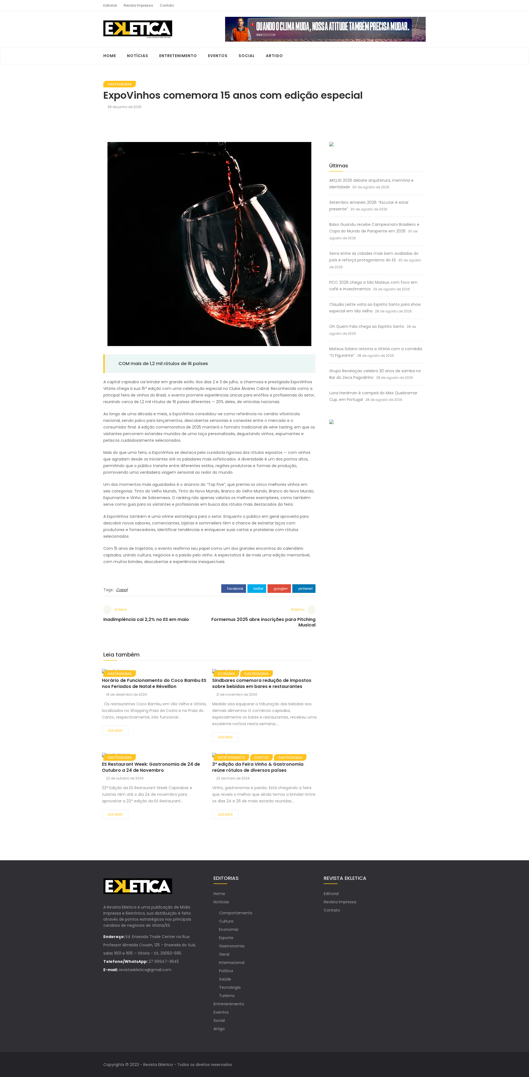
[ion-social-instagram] (421, 5)
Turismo (227, 995)
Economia (228, 929)
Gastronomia (119, 84)
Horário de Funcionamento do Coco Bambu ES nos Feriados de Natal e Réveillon (154, 683)
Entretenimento (178, 55)
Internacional (231, 962)
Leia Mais (115, 730)
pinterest (305, 588)
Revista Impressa (138, 5)
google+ (280, 588)
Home (109, 55)
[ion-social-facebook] (412, 5)
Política (226, 971)
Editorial (110, 5)
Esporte (226, 938)
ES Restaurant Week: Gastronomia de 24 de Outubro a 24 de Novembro (151, 767)
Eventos (218, 55)
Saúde (225, 979)
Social (247, 55)
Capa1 (122, 590)
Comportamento (235, 913)
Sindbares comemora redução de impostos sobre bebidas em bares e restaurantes (261, 683)
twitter (258, 588)
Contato (167, 5)
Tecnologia (230, 987)
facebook (234, 588)
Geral (224, 954)
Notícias (137, 55)
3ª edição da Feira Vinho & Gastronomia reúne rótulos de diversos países (257, 767)
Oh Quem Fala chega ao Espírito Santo (366, 326)
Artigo (274, 55)
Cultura (226, 921)
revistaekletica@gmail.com (145, 969)
